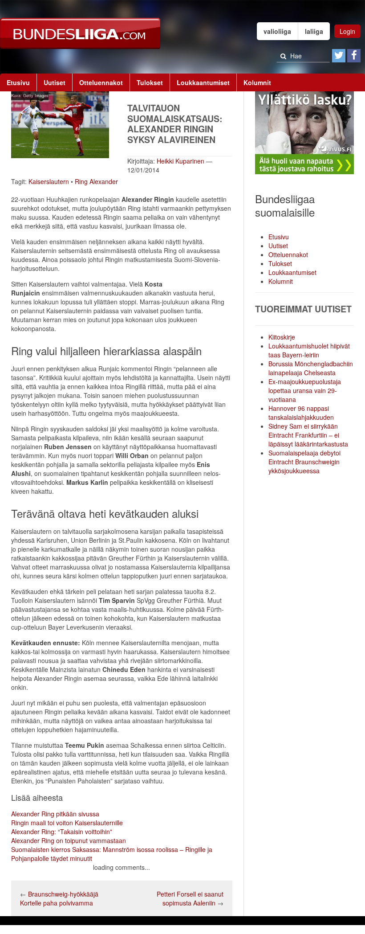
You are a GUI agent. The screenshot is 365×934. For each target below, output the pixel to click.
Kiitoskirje (281, 336)
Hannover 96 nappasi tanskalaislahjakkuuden (301, 413)
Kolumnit (257, 82)
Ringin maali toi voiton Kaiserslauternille (67, 822)
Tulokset (150, 82)
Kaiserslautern (48, 181)
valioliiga (277, 31)
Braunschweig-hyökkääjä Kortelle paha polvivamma (59, 898)
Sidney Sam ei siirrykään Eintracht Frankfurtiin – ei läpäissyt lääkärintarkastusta (308, 435)
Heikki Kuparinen (180, 160)
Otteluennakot (101, 82)
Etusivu (18, 82)
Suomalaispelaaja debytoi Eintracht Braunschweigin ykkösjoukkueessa (304, 461)
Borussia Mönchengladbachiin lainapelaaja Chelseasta (310, 368)
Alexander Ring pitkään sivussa (55, 813)
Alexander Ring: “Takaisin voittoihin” (61, 831)
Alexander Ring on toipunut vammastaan (68, 840)
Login (347, 31)
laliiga (314, 31)
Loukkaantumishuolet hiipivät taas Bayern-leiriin (309, 350)
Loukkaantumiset (203, 82)
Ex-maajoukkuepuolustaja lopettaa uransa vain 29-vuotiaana (304, 390)
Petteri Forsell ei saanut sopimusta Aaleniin (190, 898)
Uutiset (54, 82)
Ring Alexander (96, 181)
